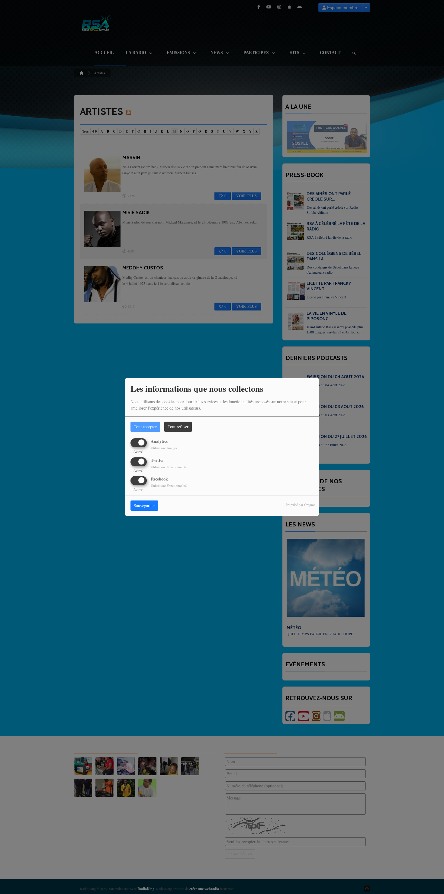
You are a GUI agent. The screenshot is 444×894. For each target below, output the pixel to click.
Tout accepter (145, 426)
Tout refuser (178, 426)
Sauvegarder (144, 505)
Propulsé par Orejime (300, 504)
